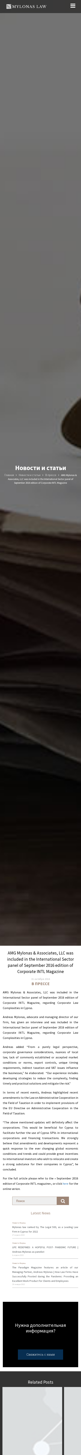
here (65, 1183)
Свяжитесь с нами (40, 1354)
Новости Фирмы (19, 1223)
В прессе (40, 983)
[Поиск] (63, 1201)
